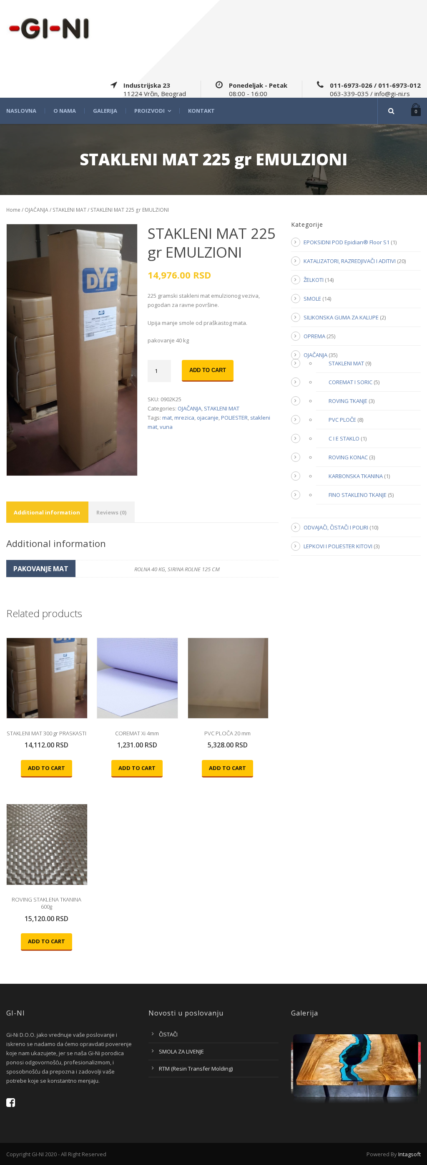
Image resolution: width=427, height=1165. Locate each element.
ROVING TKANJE (348, 401)
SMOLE (312, 298)
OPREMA (314, 336)
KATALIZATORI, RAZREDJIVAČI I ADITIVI (350, 261)
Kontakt (201, 111)
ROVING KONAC (348, 457)
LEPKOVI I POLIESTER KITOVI (338, 546)
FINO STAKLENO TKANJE (358, 495)
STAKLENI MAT (69, 209)
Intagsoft (409, 1154)
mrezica (184, 417)
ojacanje (208, 417)
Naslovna (21, 111)
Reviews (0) (111, 512)
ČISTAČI (168, 1034)
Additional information (47, 512)
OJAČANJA (36, 209)
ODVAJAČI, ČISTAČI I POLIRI (336, 527)
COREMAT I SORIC (350, 382)
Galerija (105, 111)
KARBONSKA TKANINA (356, 476)
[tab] (46, 512)
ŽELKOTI (314, 280)
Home (13, 209)
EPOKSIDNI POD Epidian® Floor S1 (346, 242)
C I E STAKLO (344, 438)
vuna (166, 427)
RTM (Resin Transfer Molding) (196, 1068)
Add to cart (207, 370)
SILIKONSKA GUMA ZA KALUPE (341, 317)
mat (167, 417)
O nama (64, 111)
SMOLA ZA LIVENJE (181, 1051)
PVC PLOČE (342, 419)
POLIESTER (234, 417)
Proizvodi (149, 111)
